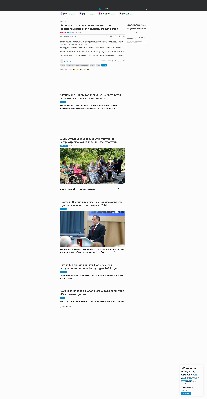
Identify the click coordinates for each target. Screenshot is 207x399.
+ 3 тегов (104, 65)
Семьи (98, 65)
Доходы (63, 65)
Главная (61, 21)
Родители (92, 65)
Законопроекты (70, 65)
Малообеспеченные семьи (82, 65)
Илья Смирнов (67, 61)
